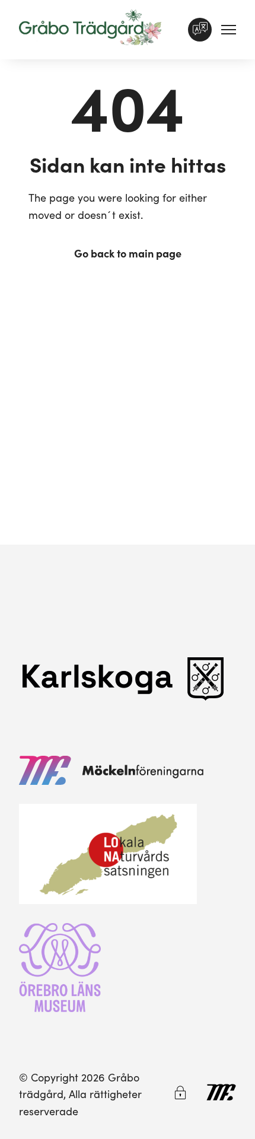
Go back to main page (127, 253)
